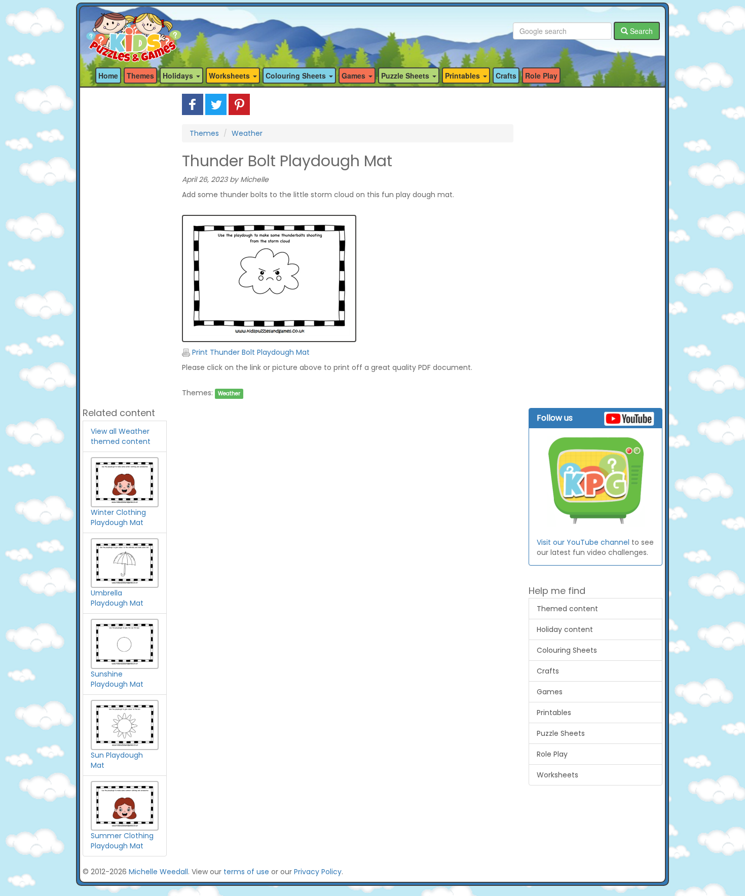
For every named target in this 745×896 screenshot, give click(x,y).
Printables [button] (463, 75)
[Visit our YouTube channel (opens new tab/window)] (596, 481)
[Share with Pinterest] (239, 104)
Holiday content (565, 629)
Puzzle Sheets (561, 733)
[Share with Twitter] (216, 104)
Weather (247, 133)
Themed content (567, 609)
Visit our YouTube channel (583, 542)
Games (550, 692)
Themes (140, 75)
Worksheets (557, 775)
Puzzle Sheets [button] (406, 75)
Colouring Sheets (567, 650)
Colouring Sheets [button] (297, 75)
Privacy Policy (318, 872)
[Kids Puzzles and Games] (133, 31)
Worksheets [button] (230, 75)
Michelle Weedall (158, 872)
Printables (554, 712)
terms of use (246, 872)
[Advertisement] (125, 246)
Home (108, 75)
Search (640, 31)
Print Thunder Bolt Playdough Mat (250, 352)
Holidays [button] (179, 75)
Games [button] (354, 75)
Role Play (541, 75)
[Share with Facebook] (192, 104)
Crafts (506, 75)
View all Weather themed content (121, 436)
